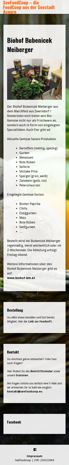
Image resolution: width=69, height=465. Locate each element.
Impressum (34, 456)
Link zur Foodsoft (40, 321)
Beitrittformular (41, 371)
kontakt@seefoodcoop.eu (24, 391)
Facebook (14, 421)
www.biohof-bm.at (21, 278)
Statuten (22, 375)
